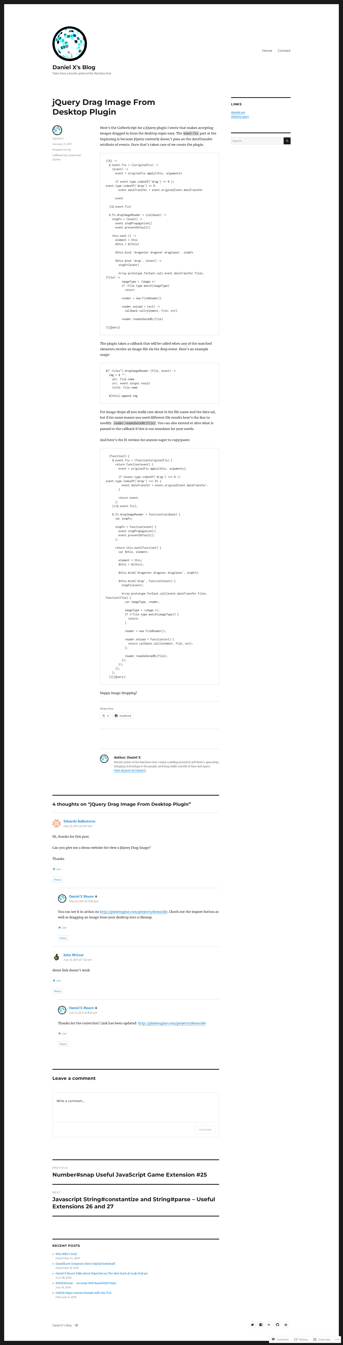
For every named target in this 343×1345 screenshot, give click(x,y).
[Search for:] (257, 141)
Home (267, 51)
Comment (205, 1129)
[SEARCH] (287, 140)
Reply (57, 879)
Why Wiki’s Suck (66, 1254)
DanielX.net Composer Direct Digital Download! (86, 1263)
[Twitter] (252, 1324)
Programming (61, 149)
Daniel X (58, 138)
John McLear (74, 955)
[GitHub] (277, 1324)
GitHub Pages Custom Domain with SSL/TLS (84, 1293)
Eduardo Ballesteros (79, 821)
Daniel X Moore (81, 896)
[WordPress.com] (285, 1324)
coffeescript (59, 155)
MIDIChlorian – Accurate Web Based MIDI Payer (86, 1283)
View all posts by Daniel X (130, 770)
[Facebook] (260, 1324)
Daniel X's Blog (73, 67)
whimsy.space (240, 116)
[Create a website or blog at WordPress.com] (76, 1325)
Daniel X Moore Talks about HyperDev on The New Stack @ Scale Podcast (102, 1273)
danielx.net (238, 112)
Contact (284, 51)
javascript (74, 155)
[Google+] (269, 1324)
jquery (56, 159)
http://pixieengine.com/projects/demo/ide (134, 912)
